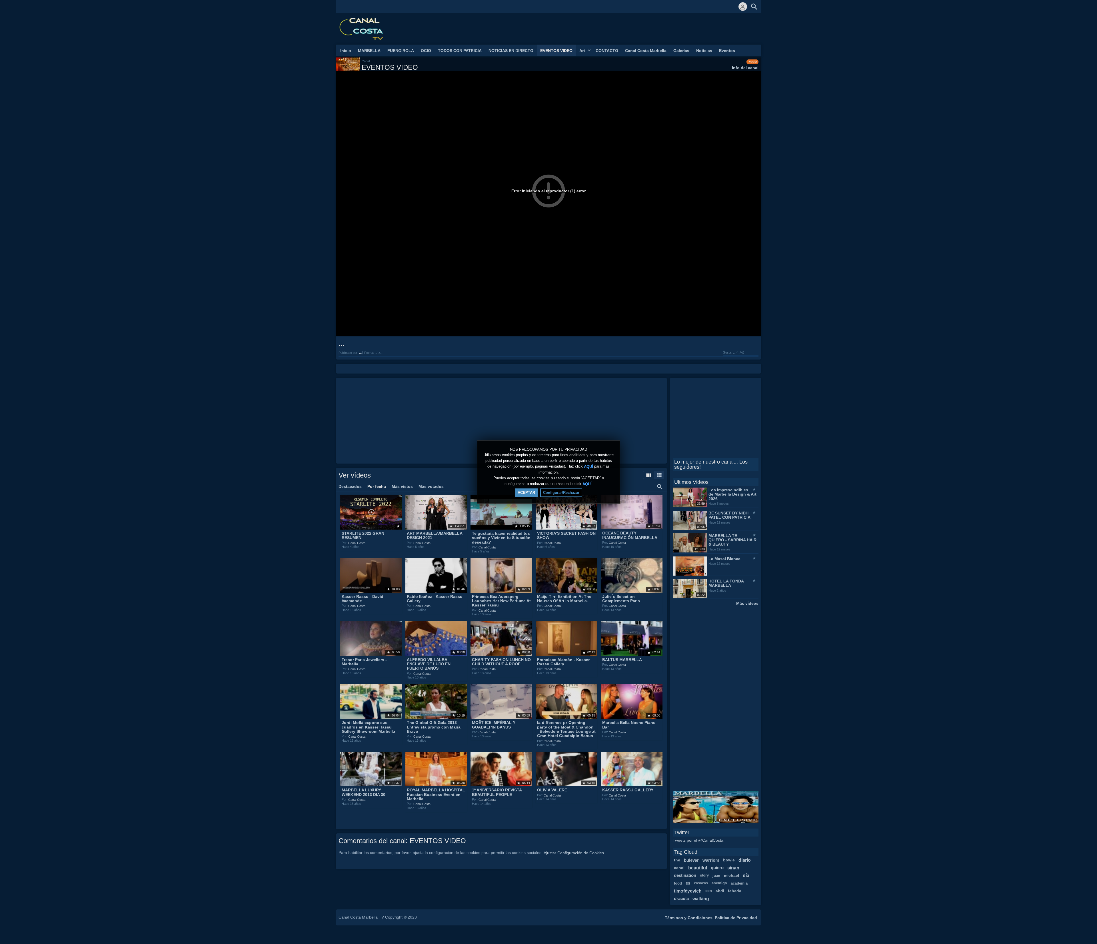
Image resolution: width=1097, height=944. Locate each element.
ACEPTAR (526, 492)
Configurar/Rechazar (561, 492)
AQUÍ (588, 466)
